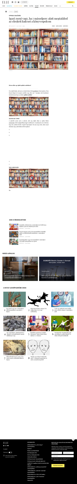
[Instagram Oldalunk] (5, 445)
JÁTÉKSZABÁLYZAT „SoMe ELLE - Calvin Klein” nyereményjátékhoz (36, 471)
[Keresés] (73, 6)
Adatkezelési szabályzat (32, 457)
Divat (4, 6)
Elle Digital (9, 6)
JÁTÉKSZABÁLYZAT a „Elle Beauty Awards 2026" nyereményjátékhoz (36, 468)
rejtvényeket (11, 122)
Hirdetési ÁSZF (30, 480)
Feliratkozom (58, 465)
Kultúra (31, 6)
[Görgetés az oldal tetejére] (73, 439)
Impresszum (29, 448)
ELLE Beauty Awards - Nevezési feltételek (35, 459)
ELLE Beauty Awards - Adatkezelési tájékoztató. (36, 461)
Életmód (42, 6)
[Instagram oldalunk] (15, 2)
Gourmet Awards (18, 6)
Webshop (70, 2)
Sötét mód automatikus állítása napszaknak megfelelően (11, 456)
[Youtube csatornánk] (18, 2)
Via (9, 190)
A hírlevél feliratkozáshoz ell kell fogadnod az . (61, 459)
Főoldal (11, 11)
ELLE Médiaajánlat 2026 (32, 452)
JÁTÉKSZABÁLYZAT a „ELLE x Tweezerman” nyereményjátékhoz (35, 477)
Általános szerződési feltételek (33, 450)
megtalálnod (35, 91)
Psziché (36, 6)
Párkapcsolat (49, 6)
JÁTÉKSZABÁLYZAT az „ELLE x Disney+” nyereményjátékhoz (35, 445)
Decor (55, 6)
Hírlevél (25, 2)
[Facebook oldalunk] (12, 2)
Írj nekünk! (5, 449)
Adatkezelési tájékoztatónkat (60, 460)
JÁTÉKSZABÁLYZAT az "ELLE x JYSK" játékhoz (36, 474)
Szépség (26, 6)
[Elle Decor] (5, 2)
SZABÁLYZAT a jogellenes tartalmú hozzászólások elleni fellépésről (38, 464)
